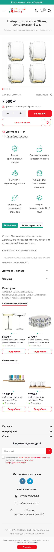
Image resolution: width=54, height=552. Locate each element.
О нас (5, 436)
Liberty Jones (40, 294)
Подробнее (33, 542)
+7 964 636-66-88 (29, 496)
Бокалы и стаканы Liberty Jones (16, 297)
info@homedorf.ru (29, 503)
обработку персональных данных (34, 457)
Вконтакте (23, 481)
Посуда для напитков (23, 291)
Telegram (30, 481)
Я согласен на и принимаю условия (28, 460)
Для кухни (7, 291)
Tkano (30, 294)
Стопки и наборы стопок (13, 294)
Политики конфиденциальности (19, 461)
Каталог (7, 426)
